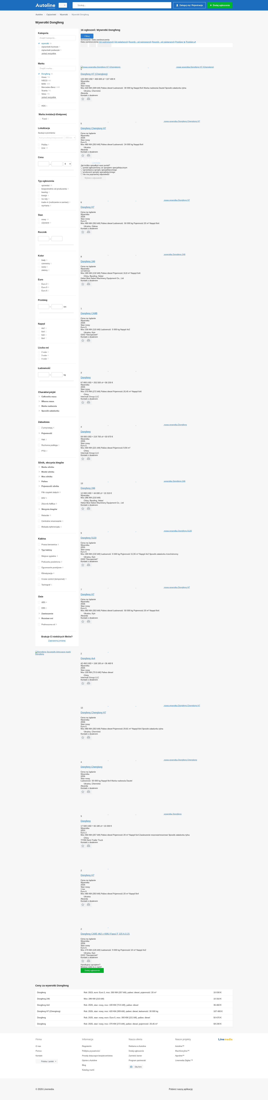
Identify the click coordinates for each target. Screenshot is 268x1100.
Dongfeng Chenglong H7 (93, 128)
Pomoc (39, 1051)
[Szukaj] (75, 5)
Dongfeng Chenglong (91, 767)
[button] (83, 98)
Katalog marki (88, 1070)
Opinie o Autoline (89, 1060)
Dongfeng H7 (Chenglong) (94, 74)
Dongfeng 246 (88, 261)
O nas (38, 1046)
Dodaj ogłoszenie (92, 970)
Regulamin (87, 1046)
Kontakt (39, 1056)
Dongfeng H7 (87, 207)
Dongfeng (86, 377)
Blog (84, 1065)
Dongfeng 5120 (88, 538)
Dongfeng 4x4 (88, 658)
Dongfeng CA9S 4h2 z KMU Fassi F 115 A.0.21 (105, 934)
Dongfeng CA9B (89, 313)
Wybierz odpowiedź (93, 178)
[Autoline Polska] (45, 5)
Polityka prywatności (91, 1051)
